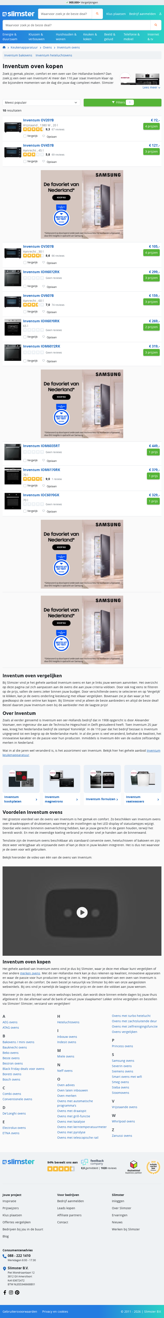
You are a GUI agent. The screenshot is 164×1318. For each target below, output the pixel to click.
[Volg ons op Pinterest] (17, 1292)
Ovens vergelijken (124, 1032)
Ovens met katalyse (71, 1121)
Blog (6, 1236)
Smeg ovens (120, 1082)
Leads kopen (66, 1208)
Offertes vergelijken (17, 1222)
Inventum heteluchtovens (54, 55)
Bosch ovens (11, 1079)
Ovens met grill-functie (73, 1116)
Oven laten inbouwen (72, 1090)
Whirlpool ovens (123, 1121)
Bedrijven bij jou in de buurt (23, 1229)
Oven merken (66, 1096)
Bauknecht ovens (15, 1047)
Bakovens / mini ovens (18, 1042)
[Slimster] (6, 47)
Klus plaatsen (116, 14)
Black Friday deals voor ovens (23, 1069)
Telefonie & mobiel (132, 36)
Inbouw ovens (67, 1037)
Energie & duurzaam (10, 36)
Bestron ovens (13, 1063)
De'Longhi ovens (14, 1113)
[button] (82, 911)
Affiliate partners (69, 1215)
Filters (122, 102)
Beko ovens (11, 1053)
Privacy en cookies (55, 1311)
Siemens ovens (122, 1071)
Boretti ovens (12, 1074)
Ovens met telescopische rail (77, 1137)
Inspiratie (9, 1201)
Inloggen (118, 1201)
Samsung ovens (123, 1061)
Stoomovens (120, 1093)
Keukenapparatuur (24, 47)
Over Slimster (121, 1208)
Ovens (47, 47)
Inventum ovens (68, 47)
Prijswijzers (11, 1208)
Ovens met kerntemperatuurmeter (82, 1127)
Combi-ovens (12, 1094)
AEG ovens (10, 1022)
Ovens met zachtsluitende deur (134, 1021)
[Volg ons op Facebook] (5, 1292)
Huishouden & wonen (66, 36)
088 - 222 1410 (19, 1255)
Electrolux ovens (14, 1128)
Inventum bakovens (18, 55)
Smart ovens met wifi (127, 1077)
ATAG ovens (11, 1027)
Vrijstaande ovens (124, 1107)
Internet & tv (153, 36)
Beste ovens (11, 1058)
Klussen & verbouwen (37, 36)
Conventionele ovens (17, 1099)
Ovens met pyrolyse (71, 1132)
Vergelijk (32, 136)
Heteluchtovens (68, 1022)
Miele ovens (65, 1056)
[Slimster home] (19, 13)
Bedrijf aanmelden (142, 14)
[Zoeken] (97, 14)
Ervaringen (119, 1215)
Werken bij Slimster (126, 1229)
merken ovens (30, 973)
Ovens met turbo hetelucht (131, 1016)
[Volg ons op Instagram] (11, 1292)
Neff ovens (65, 1071)
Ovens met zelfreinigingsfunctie (135, 1026)
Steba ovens (120, 1087)
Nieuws (117, 1222)
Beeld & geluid (109, 36)
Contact (62, 1222)
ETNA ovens (11, 1133)
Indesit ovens (66, 1042)
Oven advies (66, 1085)
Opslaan (52, 136)
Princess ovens (122, 1046)
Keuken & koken (90, 36)
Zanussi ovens (122, 1136)
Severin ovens (122, 1066)
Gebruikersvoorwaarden (20, 1311)
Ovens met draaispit (71, 1111)
